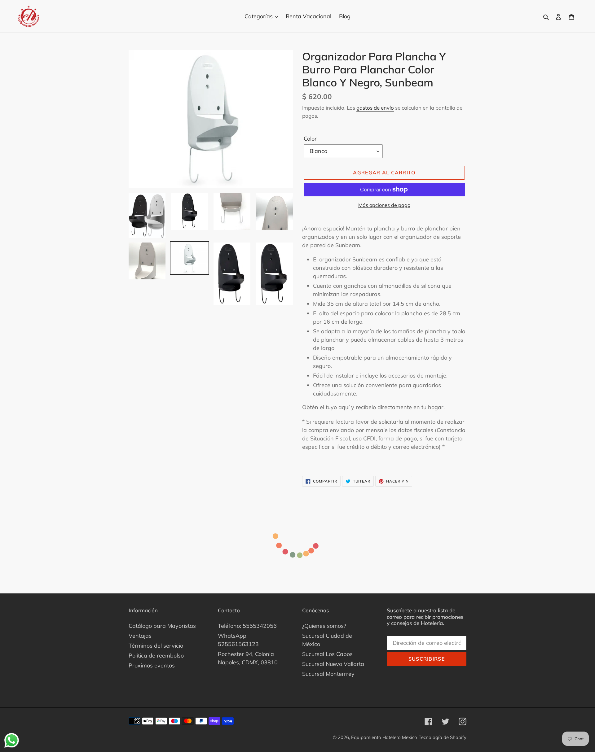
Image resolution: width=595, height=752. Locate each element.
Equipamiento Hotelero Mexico (384, 737)
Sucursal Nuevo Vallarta (333, 663)
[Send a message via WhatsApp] (11, 740)
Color (310, 138)
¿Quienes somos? (324, 625)
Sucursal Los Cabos (327, 654)
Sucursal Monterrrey (328, 673)
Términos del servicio (156, 645)
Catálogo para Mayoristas (162, 625)
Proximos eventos (152, 665)
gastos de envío (375, 107)
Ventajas (140, 635)
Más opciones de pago (384, 205)
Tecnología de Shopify (442, 737)
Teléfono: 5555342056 (247, 625)
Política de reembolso (156, 655)
